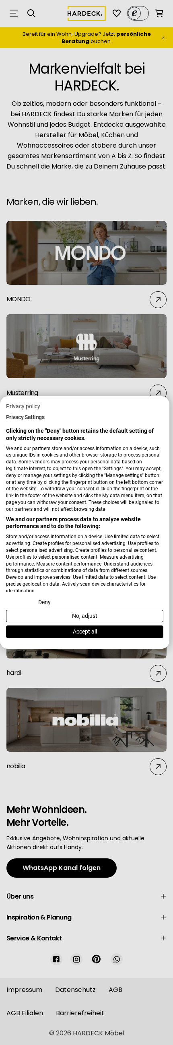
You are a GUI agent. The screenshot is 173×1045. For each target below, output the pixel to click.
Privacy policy (23, 406)
